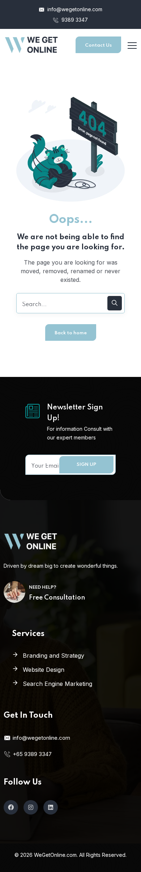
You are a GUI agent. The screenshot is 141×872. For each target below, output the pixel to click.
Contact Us (98, 45)
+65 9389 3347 (32, 754)
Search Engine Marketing (57, 683)
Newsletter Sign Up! (75, 413)
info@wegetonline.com (74, 9)
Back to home (71, 333)
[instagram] (31, 807)
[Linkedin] (50, 807)
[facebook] (11, 807)
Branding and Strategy (53, 655)
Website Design (43, 669)
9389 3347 (74, 20)
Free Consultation (57, 597)
